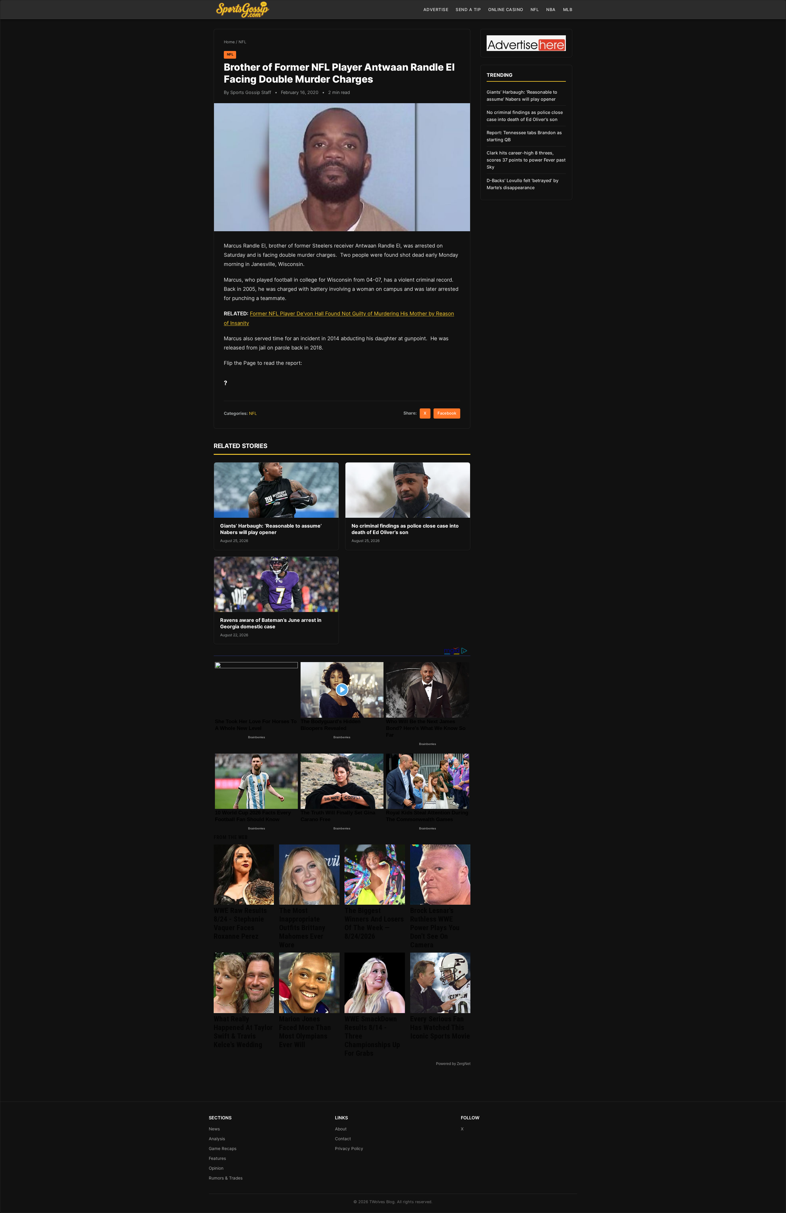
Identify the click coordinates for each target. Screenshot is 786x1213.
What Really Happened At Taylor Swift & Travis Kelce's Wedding (243, 1032)
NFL (535, 9)
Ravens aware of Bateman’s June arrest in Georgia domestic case (270, 623)
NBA (551, 9)
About (341, 1128)
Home (229, 42)
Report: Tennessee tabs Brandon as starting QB (524, 136)
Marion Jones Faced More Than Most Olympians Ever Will (305, 1032)
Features (217, 1158)
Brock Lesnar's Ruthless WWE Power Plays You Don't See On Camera (435, 927)
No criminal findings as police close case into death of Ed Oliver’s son (405, 529)
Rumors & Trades (226, 1178)
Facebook (447, 413)
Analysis (217, 1138)
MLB (568, 9)
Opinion (216, 1168)
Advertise (436, 9)
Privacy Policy (349, 1148)
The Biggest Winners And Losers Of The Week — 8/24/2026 (374, 923)
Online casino (505, 9)
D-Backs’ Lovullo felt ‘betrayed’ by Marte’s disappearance (522, 184)
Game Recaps (222, 1148)
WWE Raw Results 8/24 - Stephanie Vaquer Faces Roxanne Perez (240, 923)
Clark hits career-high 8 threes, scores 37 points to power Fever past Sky (526, 160)
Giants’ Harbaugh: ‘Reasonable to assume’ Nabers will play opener (271, 529)
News (214, 1128)
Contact (343, 1138)
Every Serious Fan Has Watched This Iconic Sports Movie (440, 1027)
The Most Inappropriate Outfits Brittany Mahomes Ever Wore (302, 927)
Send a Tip (468, 9)
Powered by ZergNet (453, 1064)
